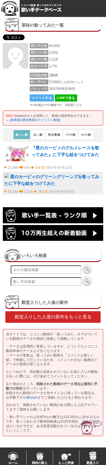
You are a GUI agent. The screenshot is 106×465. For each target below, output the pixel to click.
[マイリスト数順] (48, 120)
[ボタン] (87, 269)
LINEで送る (66, 98)
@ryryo (31, 397)
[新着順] (15, 120)
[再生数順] (29, 120)
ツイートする (42, 98)
